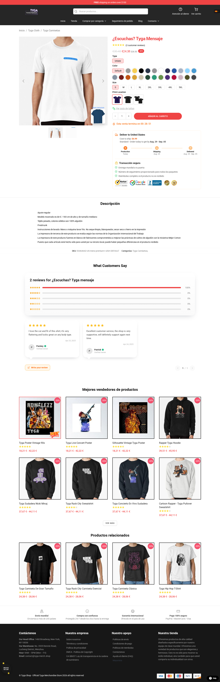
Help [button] (214, 678)
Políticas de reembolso (123, 648)
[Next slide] (103, 81)
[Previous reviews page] (177, 368)
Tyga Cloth (34, 30)
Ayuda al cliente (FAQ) (123, 656)
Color (114, 65)
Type (114, 56)
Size (114, 82)
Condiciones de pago (122, 643)
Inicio (22, 30)
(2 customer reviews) (135, 45)
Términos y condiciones (77, 643)
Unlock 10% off (6, 668)
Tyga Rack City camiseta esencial (83, 588)
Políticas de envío (121, 639)
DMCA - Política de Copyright (79, 652)
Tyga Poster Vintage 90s (32, 442)
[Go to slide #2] (71, 132)
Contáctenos (119, 652)
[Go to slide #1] (55, 132)
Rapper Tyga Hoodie (169, 442)
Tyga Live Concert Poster (79, 442)
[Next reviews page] (192, 368)
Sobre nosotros (73, 639)
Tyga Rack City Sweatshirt (79, 503)
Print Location (119, 92)
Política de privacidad (76, 648)
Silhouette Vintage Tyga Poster (128, 442)
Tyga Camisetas (51, 30)
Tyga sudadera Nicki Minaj (33, 503)
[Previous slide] (24, 81)
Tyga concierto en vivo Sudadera (130, 503)
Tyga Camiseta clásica (124, 588)
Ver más (110, 523)
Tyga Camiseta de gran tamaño (36, 588)
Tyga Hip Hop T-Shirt (170, 588)
